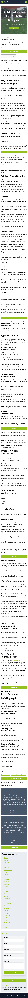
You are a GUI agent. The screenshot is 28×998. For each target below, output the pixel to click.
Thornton (3, 774)
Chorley (6, 893)
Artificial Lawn (9, 36)
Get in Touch (14, 318)
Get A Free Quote (14, 847)
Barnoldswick (7, 922)
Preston (6, 877)
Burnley (6, 917)
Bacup (5, 927)
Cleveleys (18, 774)
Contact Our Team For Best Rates (14, 152)
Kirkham (6, 872)
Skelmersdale (7, 898)
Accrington (6, 910)
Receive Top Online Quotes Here (14, 778)
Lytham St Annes (8, 869)
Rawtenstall (7, 915)
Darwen (6, 901)
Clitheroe (6, 905)
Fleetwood (23, 774)
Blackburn (6, 896)
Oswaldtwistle (7, 908)
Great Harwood (7, 903)
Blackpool (7, 774)
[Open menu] (26, 2)
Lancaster (6, 884)
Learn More (14, 428)
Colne (5, 925)
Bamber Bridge (7, 881)
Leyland (6, 886)
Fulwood (6, 874)
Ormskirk (6, 891)
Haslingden (7, 913)
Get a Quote (13, 28)
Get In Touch (14, 980)
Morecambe (7, 889)
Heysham (6, 879)
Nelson (5, 920)
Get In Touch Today (14, 51)
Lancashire (13, 774)
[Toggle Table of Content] (13, 56)
